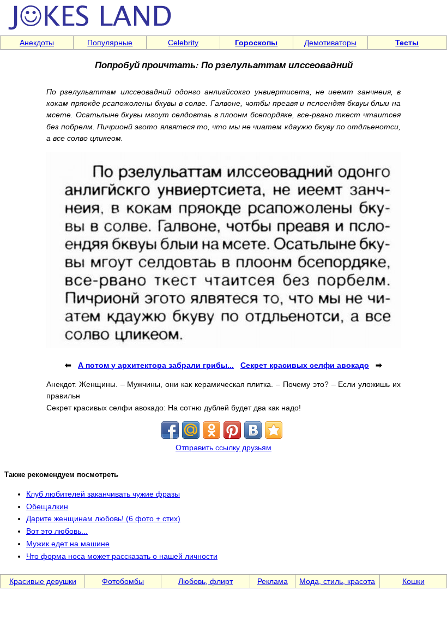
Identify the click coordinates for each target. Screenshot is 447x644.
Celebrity (183, 42)
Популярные (109, 42)
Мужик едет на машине (68, 543)
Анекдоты (37, 42)
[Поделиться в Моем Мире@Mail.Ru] (191, 430)
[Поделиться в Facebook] (170, 430)
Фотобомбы (123, 581)
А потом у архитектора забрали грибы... (156, 365)
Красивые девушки (42, 581)
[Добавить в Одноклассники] (211, 430)
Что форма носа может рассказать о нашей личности (122, 556)
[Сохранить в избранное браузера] (273, 430)
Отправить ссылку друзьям (223, 447)
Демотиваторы (330, 42)
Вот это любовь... (57, 531)
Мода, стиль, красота (337, 581)
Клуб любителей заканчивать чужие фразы (103, 494)
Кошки (413, 581)
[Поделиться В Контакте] (253, 430)
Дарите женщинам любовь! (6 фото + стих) (103, 518)
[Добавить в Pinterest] (232, 430)
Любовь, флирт (205, 581)
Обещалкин (47, 506)
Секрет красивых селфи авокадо (304, 365)
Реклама (272, 581)
